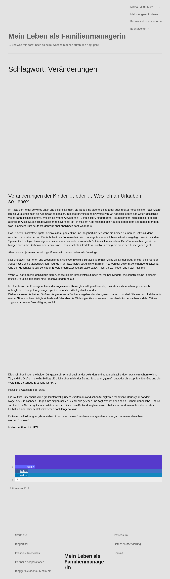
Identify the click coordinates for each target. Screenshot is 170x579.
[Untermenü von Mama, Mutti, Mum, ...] (159, 7)
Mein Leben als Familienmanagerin (67, 36)
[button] (25, 466)
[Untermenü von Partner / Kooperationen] (161, 21)
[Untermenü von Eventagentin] (148, 28)
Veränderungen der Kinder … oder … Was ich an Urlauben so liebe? (74, 199)
